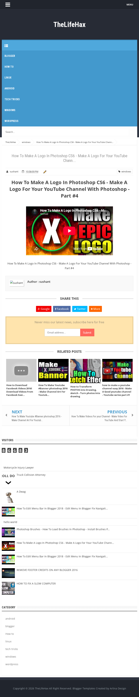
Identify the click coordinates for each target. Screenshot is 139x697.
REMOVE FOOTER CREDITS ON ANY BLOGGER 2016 (47, 570)
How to (9, 633)
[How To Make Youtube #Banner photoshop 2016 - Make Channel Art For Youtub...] (53, 370)
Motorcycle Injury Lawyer (19, 467)
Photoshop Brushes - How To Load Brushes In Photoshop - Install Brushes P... (63, 529)
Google (45, 309)
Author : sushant (38, 282)
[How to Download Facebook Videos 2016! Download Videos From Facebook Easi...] (21, 370)
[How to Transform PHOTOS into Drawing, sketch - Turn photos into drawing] (86, 371)
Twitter (81, 309)
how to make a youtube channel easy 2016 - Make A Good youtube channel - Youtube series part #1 (117, 390)
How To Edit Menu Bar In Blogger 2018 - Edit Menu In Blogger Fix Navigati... (62, 508)
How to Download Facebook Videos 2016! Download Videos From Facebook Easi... (19, 390)
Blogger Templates (84, 688)
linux (8, 641)
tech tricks (11, 649)
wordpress (11, 664)
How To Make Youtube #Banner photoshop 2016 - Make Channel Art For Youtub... (53, 390)
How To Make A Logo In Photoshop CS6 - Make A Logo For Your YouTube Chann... (65, 543)
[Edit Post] (44, 171)
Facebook (62, 309)
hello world (10, 522)
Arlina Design (118, 688)
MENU (130, 4)
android (10, 618)
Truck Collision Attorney (31, 474)
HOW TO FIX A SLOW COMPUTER (36, 583)
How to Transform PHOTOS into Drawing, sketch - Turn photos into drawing (85, 391)
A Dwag (21, 491)
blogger (10, 626)
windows (125, 171)
